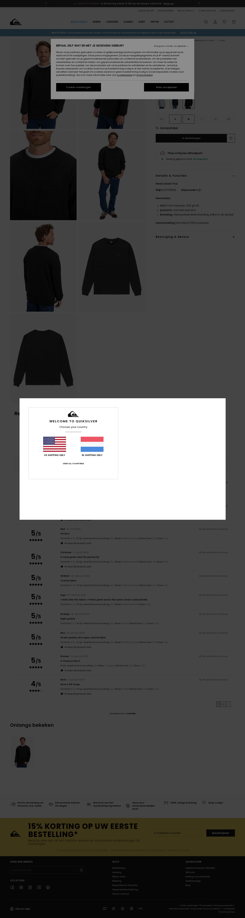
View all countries (73, 463)
